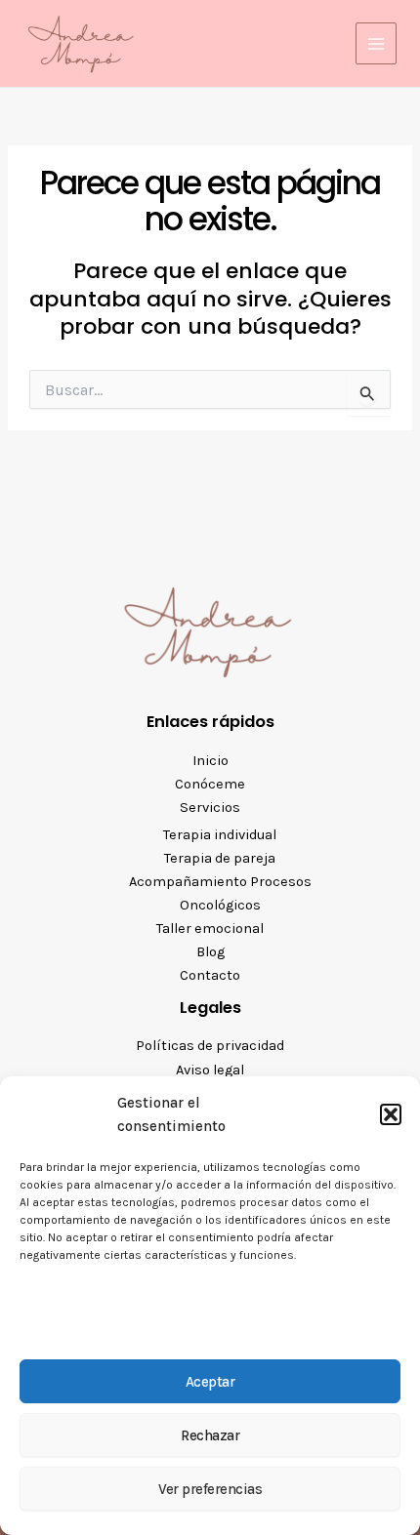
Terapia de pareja (219, 858)
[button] (390, 1114)
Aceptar (210, 1382)
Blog (210, 952)
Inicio (210, 760)
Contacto (210, 975)
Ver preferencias (210, 1489)
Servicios (210, 807)
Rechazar (210, 1435)
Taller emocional (210, 928)
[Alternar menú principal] (376, 42)
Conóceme (210, 784)
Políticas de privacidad (210, 1045)
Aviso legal (210, 1070)
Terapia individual (219, 835)
